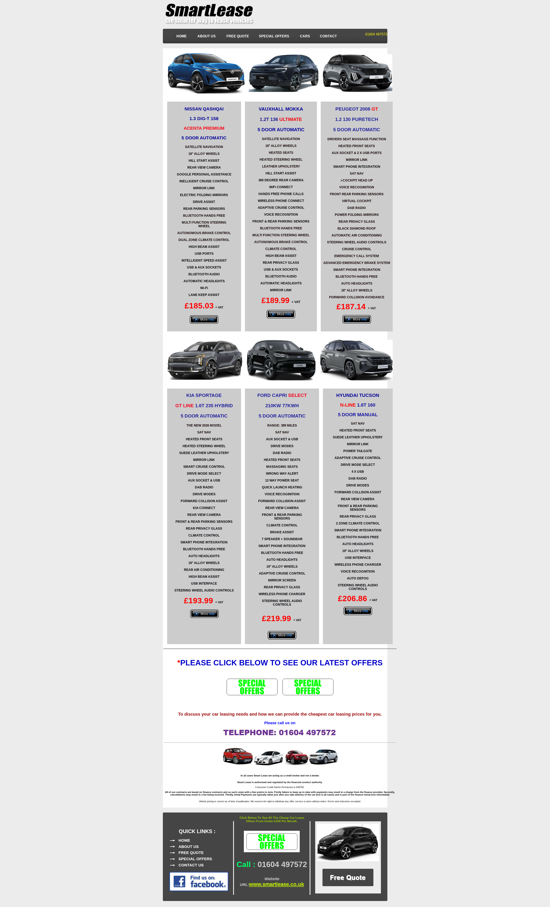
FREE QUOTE (237, 36)
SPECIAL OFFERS (274, 36)
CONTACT (328, 36)
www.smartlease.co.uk (276, 884)
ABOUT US (207, 36)
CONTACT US (191, 865)
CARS (305, 36)
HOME (182, 36)
